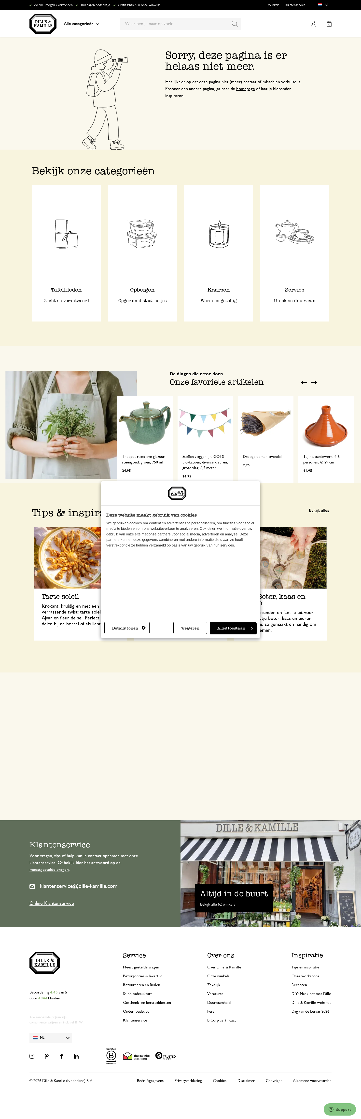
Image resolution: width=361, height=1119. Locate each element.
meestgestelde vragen (49, 869)
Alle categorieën (79, 24)
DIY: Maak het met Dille (311, 994)
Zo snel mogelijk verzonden (53, 5)
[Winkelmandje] (329, 24)
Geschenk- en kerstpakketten (147, 1003)
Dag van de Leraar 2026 (310, 1011)
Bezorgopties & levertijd (142, 976)
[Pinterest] (46, 1056)
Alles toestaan (231, 628)
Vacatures (215, 994)
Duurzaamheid (219, 1003)
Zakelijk (213, 985)
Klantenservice (295, 5)
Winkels (273, 5)
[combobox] (180, 24)
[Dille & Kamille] (42, 24)
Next (314, 382)
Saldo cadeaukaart (137, 994)
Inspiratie (307, 955)
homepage (245, 89)
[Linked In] (76, 1056)
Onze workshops (305, 976)
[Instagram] (31, 1056)
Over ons (220, 955)
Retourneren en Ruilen (141, 985)
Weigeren (190, 628)
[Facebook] (61, 1056)
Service (134, 955)
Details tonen (125, 628)
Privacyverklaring (188, 1081)
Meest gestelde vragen (141, 967)
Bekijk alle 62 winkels (217, 904)
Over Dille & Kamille (224, 967)
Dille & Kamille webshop (312, 1003)
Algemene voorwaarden (312, 1081)
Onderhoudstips (136, 1011)
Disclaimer (246, 1081)
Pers (210, 1011)
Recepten (299, 985)
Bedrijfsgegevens (150, 1081)
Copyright (274, 1081)
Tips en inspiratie (305, 967)
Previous (304, 382)
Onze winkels (218, 976)
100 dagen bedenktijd (95, 5)
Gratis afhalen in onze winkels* (139, 5)
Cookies (219, 1081)
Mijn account (313, 24)
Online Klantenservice (51, 903)
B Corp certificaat (221, 1020)
